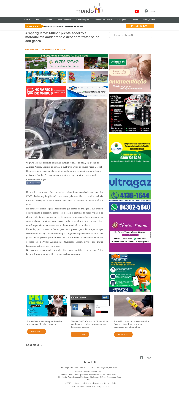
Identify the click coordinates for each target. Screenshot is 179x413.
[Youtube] (136, 11)
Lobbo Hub (80, 383)
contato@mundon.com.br (93, 371)
